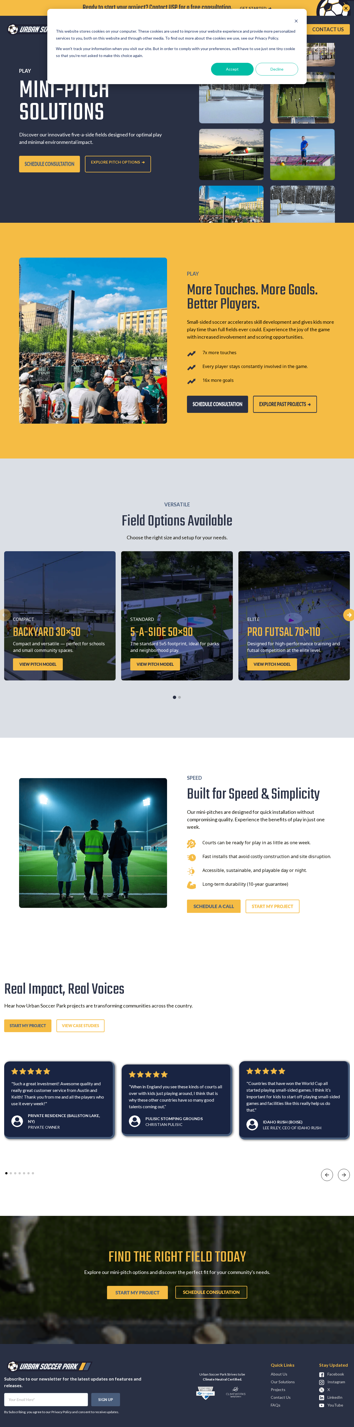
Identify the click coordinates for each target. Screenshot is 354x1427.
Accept (232, 69)
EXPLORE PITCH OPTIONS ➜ (118, 162)
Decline (276, 69)
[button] (174, 697)
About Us (279, 1374)
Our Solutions (283, 1381)
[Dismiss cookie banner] (296, 20)
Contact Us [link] (328, 29)
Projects (278, 1389)
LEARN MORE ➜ (246, 8)
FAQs (275, 1405)
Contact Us (281, 1397)
